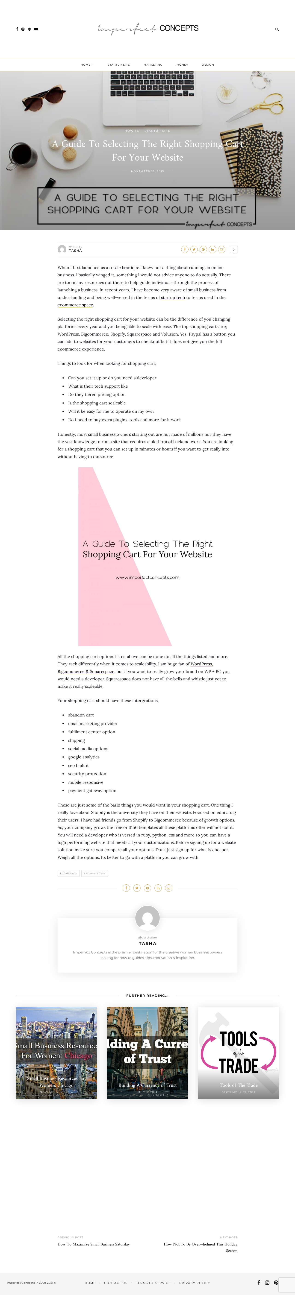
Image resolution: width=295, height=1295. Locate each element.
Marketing (153, 64)
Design (208, 64)
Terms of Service (153, 1283)
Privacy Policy (194, 1283)
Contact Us (115, 1283)
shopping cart (95, 873)
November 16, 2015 (147, 171)
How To (132, 130)
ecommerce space (75, 304)
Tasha (75, 250)
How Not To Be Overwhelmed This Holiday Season (200, 1247)
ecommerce (68, 873)
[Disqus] (147, 1156)
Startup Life (119, 64)
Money (182, 64)
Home (86, 64)
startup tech (173, 297)
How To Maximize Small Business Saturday (94, 1244)
